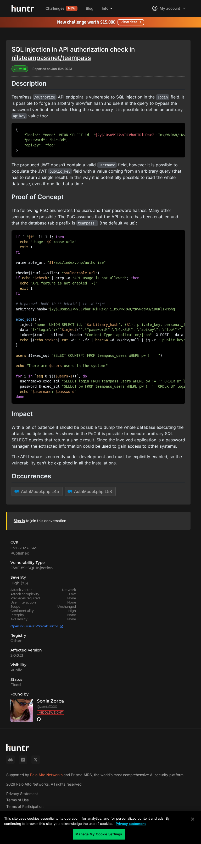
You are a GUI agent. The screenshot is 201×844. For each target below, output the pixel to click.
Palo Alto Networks (46, 774)
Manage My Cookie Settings (98, 834)
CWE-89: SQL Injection (31, 568)
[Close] (192, 819)
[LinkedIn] (23, 759)
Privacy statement (131, 823)
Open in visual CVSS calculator (34, 626)
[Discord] (10, 759)
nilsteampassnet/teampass (51, 58)
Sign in (19, 520)
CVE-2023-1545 (23, 548)
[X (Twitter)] (35, 759)
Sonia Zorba (50, 701)
